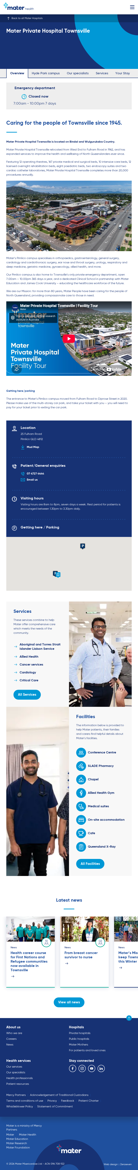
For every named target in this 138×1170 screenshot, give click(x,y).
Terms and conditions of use (24, 1100)
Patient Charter (89, 1100)
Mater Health (27, 1134)
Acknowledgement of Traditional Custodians (59, 1095)
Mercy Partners (16, 1095)
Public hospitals (79, 1039)
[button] (58, 575)
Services (102, 73)
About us (13, 1027)
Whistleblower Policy (19, 1106)
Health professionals (19, 1078)
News (9, 1044)
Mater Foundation (18, 1147)
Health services (18, 1061)
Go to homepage (19, 7)
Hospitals (76, 1027)
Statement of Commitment (55, 1106)
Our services (14, 1066)
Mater (10, 1134)
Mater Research (16, 1143)
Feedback (67, 1100)
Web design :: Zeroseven (118, 1164)
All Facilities (90, 864)
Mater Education (17, 1139)
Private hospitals (79, 1033)
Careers (11, 1039)
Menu (132, 7)
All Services (27, 694)
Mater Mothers (78, 1044)
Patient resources (17, 1084)
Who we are (14, 1033)
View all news (69, 1002)
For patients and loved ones (87, 1050)
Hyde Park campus (46, 73)
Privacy (52, 1100)
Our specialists (78, 73)
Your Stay (122, 73)
